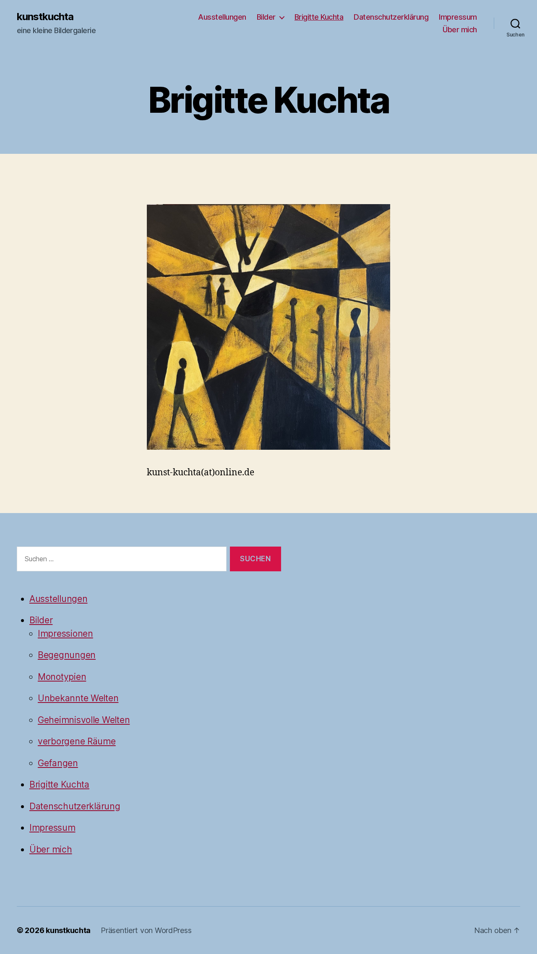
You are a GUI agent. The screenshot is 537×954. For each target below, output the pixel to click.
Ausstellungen (222, 17)
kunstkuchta (45, 17)
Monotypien (62, 676)
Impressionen (65, 633)
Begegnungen (67, 655)
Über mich (460, 29)
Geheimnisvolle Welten (84, 720)
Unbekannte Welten (78, 698)
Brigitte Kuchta (319, 17)
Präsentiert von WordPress (146, 930)
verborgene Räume (77, 741)
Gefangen (58, 763)
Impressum (458, 17)
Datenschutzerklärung (391, 17)
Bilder (266, 17)
